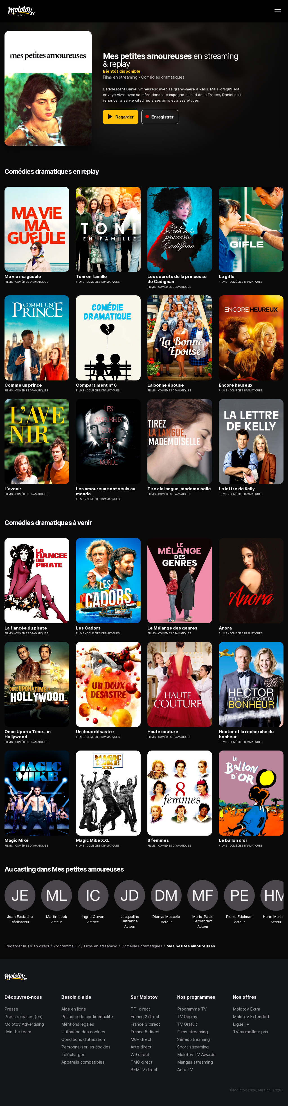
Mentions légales (77, 1024)
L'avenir (12, 488)
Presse (11, 1009)
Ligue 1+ (241, 1024)
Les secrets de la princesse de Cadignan (177, 279)
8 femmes (158, 840)
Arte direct (141, 1047)
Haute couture (162, 731)
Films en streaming (120, 77)
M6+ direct (141, 1039)
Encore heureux (236, 385)
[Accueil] (21, 11)
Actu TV (185, 1069)
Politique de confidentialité (87, 1016)
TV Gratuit (187, 1024)
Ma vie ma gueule (22, 276)
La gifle (227, 276)
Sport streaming (193, 1047)
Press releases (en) (23, 1016)
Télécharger (72, 1054)
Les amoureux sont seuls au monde (105, 491)
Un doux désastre (95, 731)
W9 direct (139, 1054)
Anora (225, 628)
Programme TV (192, 1009)
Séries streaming (193, 1039)
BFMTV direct (144, 1069)
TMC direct (141, 1062)
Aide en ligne (73, 1009)
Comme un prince (23, 385)
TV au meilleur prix (250, 1031)
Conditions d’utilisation (83, 1039)
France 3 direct (145, 1024)
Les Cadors (88, 628)
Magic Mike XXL (93, 840)
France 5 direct (145, 1031)
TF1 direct (140, 1009)
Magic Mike (16, 840)
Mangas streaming (195, 1062)
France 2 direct (144, 1016)
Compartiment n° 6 (96, 385)
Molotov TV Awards (196, 1054)
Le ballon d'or (233, 840)
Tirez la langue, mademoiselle (179, 488)
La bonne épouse (165, 385)
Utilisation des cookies (83, 1031)
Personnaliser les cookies (86, 1047)
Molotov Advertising (24, 1024)
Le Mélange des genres (172, 628)
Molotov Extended (251, 1016)
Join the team (17, 1031)
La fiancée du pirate (25, 628)
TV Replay (187, 1016)
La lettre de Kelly (237, 488)
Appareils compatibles (83, 1062)
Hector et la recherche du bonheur (246, 734)
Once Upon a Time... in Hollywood (27, 734)
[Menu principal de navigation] (277, 11)
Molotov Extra (246, 1009)
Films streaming (192, 1031)
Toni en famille (91, 276)
